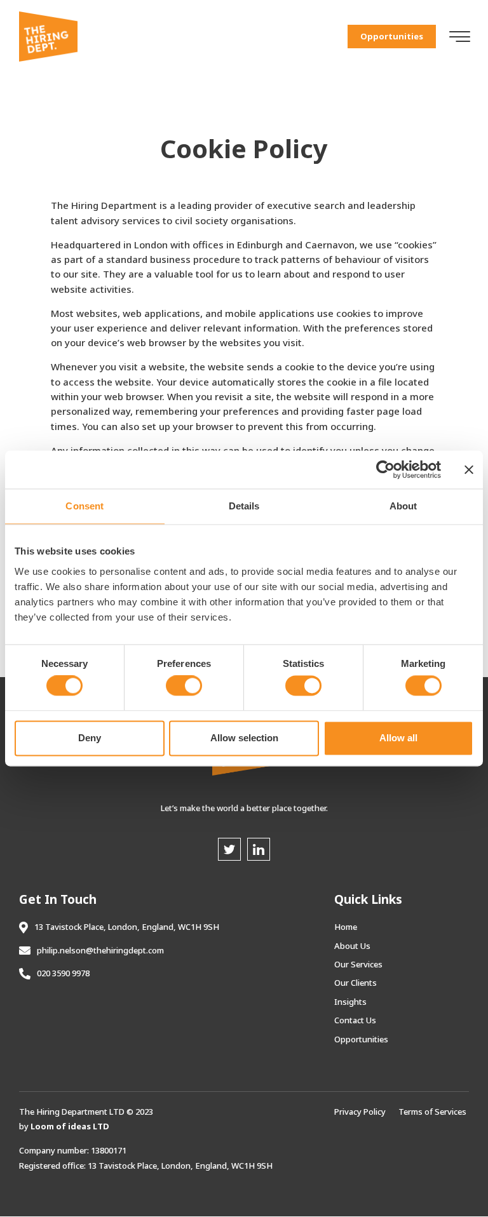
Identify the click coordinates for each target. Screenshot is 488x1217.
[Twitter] (229, 849)
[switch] (184, 686)
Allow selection (244, 737)
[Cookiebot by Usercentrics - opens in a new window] (385, 469)
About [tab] (403, 506)
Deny (89, 737)
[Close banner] (468, 469)
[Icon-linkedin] (258, 849)
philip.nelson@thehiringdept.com (100, 950)
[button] (392, 36)
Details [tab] (244, 506)
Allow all (398, 737)
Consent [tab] (84, 506)
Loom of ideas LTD (69, 1126)
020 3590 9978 (63, 973)
